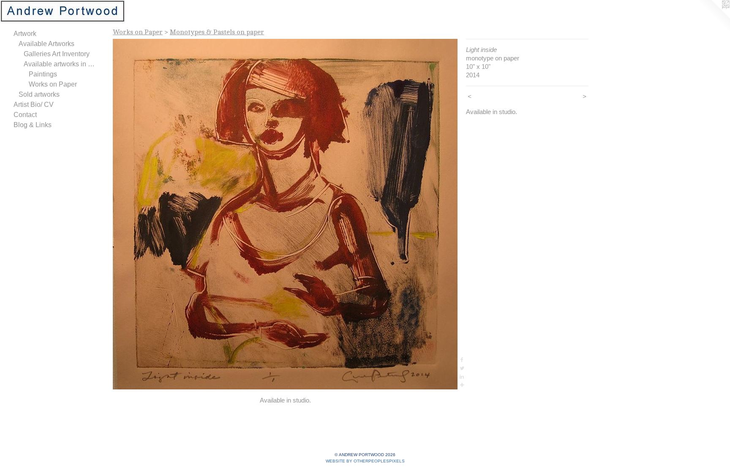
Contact (25, 114)
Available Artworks (46, 43)
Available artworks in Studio (61, 64)
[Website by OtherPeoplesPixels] (713, 17)
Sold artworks (39, 94)
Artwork (25, 33)
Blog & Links (33, 124)
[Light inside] (285, 214)
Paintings (43, 74)
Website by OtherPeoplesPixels (365, 461)
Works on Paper (53, 84)
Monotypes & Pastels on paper (217, 32)
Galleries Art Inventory (57, 53)
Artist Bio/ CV (34, 104)
